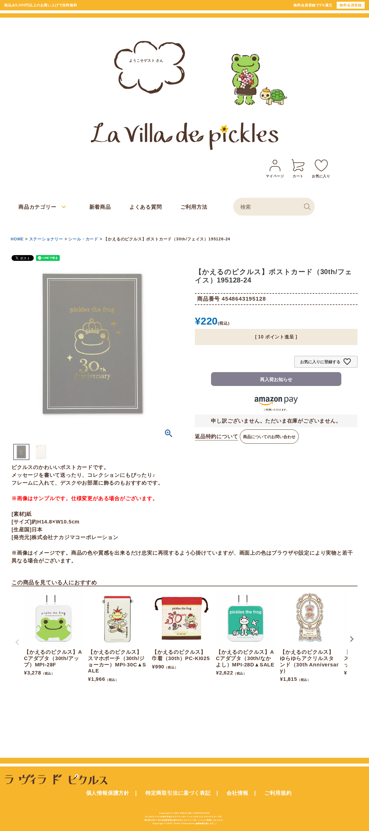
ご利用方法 (194, 207)
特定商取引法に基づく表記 (178, 793)
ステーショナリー (46, 239)
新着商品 (100, 207)
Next (351, 639)
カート (298, 176)
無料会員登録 (351, 5)
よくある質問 (145, 207)
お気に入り (321, 176)
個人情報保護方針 (107, 793)
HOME (17, 239)
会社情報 (237, 793)
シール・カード (83, 239)
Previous (17, 642)
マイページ (275, 176)
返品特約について (216, 436)
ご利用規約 (277, 793)
